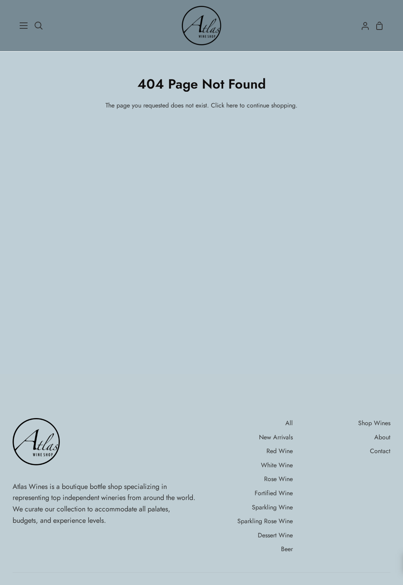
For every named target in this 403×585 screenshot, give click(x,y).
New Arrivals (276, 437)
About (382, 437)
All (289, 423)
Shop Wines (374, 423)
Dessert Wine (275, 535)
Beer (287, 549)
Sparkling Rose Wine (265, 521)
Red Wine (279, 450)
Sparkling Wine (272, 507)
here (232, 105)
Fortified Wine (274, 493)
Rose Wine (278, 478)
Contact (380, 450)
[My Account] (362, 25)
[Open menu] (24, 25)
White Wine (277, 465)
